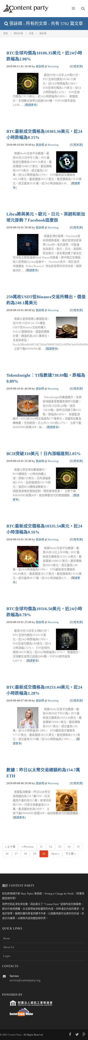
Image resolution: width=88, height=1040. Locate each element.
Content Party (15, 1034)
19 (34, 853)
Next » (55, 853)
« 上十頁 (10, 846)
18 (25, 853)
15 (78, 846)
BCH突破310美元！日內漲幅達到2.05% (43, 453)
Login (6, 956)
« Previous (28, 846)
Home (6, 938)
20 (43, 853)
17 (16, 853)
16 (7, 853)
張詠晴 (40, 66)
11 (41, 846)
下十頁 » (70, 853)
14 (68, 846)
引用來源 (76, 66)
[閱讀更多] (31, 104)
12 (50, 846)
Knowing (53, 66)
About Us (8, 947)
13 (59, 846)
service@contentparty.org (25, 980)
